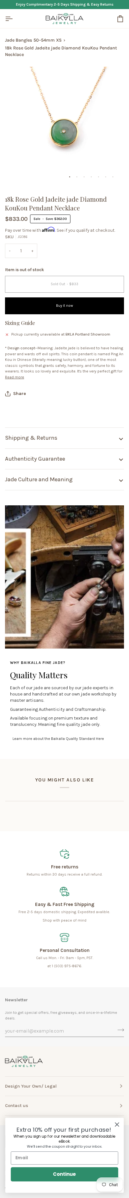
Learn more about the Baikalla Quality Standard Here (58, 738)
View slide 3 (84, 176)
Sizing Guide (20, 322)
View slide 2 (76, 176)
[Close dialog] (116, 1124)
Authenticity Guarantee (35, 458)
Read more (14, 377)
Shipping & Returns (31, 437)
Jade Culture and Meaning (39, 479)
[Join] (119, 1030)
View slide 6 (105, 176)
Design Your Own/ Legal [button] (31, 1086)
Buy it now (64, 306)
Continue (64, 1174)
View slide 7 (112, 176)
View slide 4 (91, 176)
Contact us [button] (16, 1105)
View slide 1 (69, 176)
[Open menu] (14, 18)
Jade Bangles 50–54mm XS (33, 40)
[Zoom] (16, 173)
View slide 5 (98, 176)
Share (19, 393)
